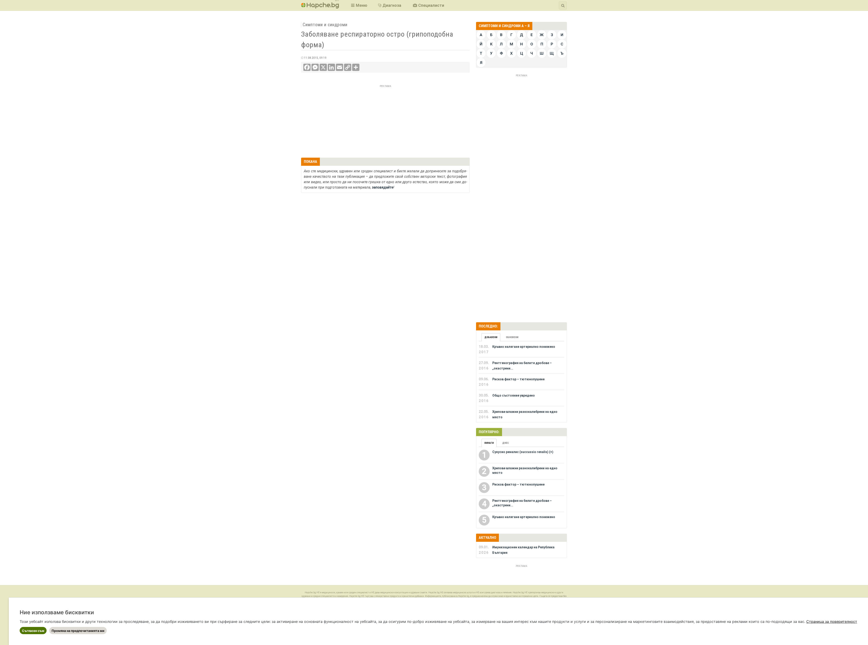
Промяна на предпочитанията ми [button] (78, 631)
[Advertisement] (385, 120)
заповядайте (382, 187)
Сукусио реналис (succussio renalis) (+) (522, 452)
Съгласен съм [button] (33, 631)
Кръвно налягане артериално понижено (523, 346)
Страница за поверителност (831, 621)
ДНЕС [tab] (505, 443)
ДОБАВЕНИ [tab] (490, 337)
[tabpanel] (521, 382)
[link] (831, 621)
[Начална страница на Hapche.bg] (320, 7)
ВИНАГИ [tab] (489, 443)
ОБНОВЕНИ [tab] (512, 337)
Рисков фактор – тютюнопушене (518, 379)
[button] (358, 5)
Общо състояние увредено (513, 395)
